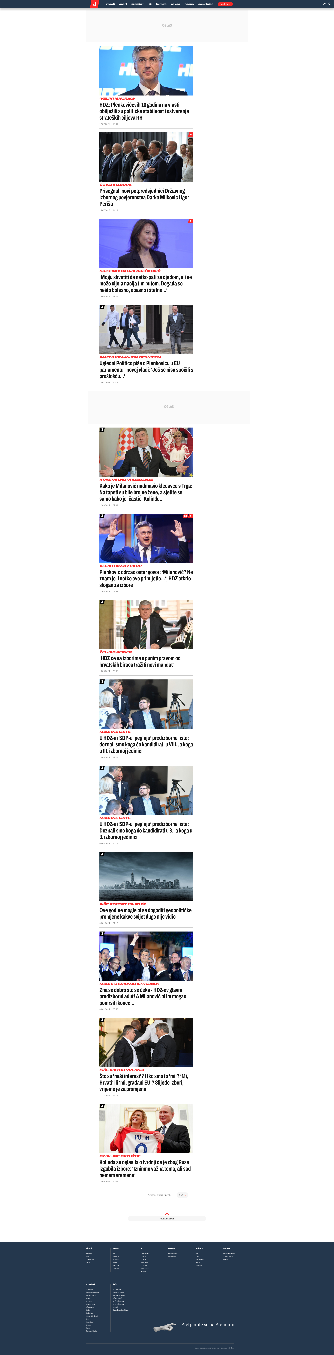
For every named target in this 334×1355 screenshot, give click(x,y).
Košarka (115, 1259)
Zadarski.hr (89, 1322)
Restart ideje (172, 1256)
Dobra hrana (90, 1307)
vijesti (89, 1248)
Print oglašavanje (118, 1304)
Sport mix (116, 1268)
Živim (87, 1319)
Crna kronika (90, 1259)
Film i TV (198, 1256)
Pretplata (225, 4)
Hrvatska (89, 1253)
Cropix (88, 1328)
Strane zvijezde (228, 1256)
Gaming (143, 1271)
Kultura (161, 4)
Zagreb (88, 1262)
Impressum (117, 1289)
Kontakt (115, 1307)
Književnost (200, 1259)
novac (171, 1248)
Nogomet (116, 1256)
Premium (137, 4)
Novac (175, 4)
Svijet (87, 1256)
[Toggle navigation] (2, 3)
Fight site (116, 1265)
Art (197, 1253)
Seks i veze (144, 1262)
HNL (114, 1253)
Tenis (115, 1262)
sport (116, 1248)
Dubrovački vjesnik (92, 1316)
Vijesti (110, 4)
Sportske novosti (91, 1295)
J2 (150, 4)
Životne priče (145, 1268)
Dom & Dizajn (90, 1304)
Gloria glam (89, 1313)
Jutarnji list (89, 1289)
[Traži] (329, 4)
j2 (141, 1248)
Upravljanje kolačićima (120, 1310)
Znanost (143, 1256)
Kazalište (199, 1265)
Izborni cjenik (117, 1298)
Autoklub (89, 1301)
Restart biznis (172, 1253)
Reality (225, 1259)
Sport (123, 4)
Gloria (88, 1310)
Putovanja (144, 1265)
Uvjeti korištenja (118, 1292)
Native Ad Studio (91, 1331)
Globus (88, 1298)
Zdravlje (143, 1259)
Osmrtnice (205, 4)
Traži (181, 1195)
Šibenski (88, 1325)
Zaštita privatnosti (119, 1295)
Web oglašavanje (118, 1301)
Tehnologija (144, 1253)
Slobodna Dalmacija (92, 1292)
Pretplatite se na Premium (207, 1324)
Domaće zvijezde (229, 1253)
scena (226, 1248)
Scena (189, 4)
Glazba (198, 1262)
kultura (199, 1248)
